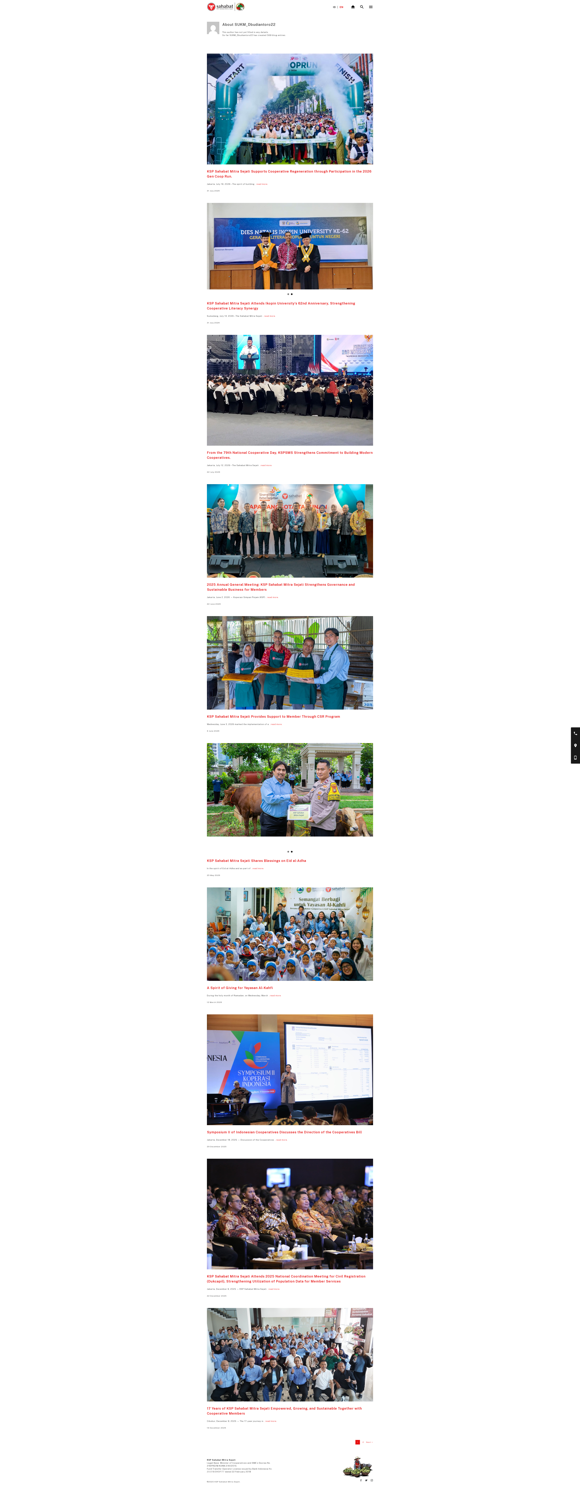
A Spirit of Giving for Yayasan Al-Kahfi (240, 988)
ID (334, 7)
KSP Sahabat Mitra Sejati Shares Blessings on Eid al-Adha (256, 861)
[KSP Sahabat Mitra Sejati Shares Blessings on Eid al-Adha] (290, 790)
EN (341, 7)
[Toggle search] (362, 7)
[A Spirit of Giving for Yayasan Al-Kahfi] (290, 934)
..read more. (261, 184)
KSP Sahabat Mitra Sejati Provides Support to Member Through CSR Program (273, 716)
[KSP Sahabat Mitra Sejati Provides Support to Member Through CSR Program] (290, 663)
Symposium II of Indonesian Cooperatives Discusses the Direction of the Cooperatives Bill (284, 1132)
